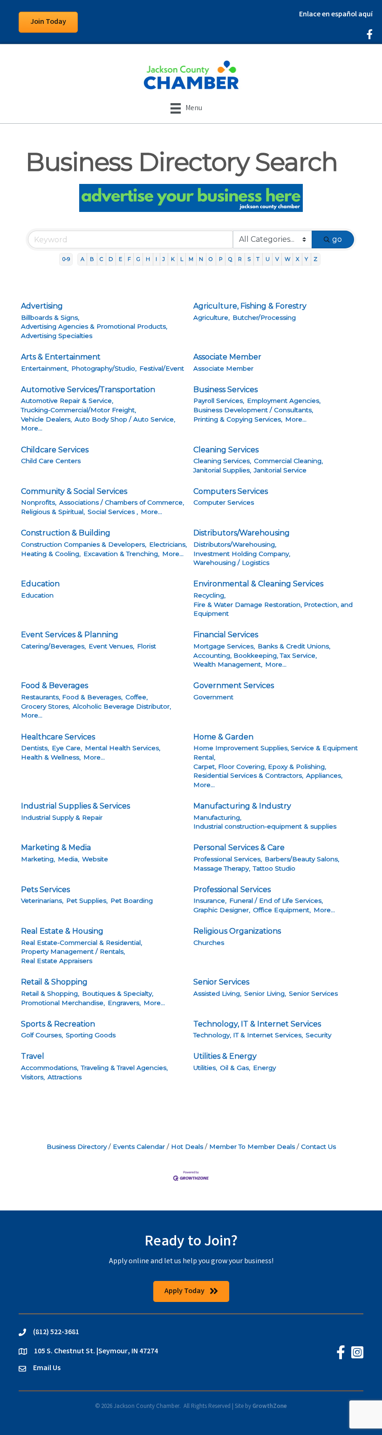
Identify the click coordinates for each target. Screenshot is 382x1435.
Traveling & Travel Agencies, (124, 1067)
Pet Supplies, (87, 900)
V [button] (277, 259)
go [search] (337, 239)
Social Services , (113, 511)
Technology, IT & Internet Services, (248, 1035)
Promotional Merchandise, (63, 1002)
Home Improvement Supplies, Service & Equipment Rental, (275, 752)
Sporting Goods (91, 1035)
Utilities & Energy (225, 1056)
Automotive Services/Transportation (88, 389)
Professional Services (232, 889)
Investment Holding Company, (241, 553)
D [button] (111, 259)
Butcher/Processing (264, 317)
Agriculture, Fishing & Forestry (250, 306)
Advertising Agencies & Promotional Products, (94, 326)
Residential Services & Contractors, (248, 775)
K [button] (173, 259)
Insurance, (209, 900)
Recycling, (209, 595)
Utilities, (205, 1067)
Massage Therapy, (221, 868)
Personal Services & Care (239, 847)
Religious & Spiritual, (53, 511)
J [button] (164, 259)
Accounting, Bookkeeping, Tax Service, (255, 655)
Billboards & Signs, (50, 317)
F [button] (129, 259)
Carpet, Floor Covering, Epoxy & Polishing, (259, 766)
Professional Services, (227, 859)
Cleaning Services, (222, 460)
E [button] (120, 259)
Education (40, 583)
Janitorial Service (280, 470)
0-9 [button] (66, 259)
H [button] (148, 259)
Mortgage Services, (224, 646)
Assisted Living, (217, 993)
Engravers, (124, 1002)
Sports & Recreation (58, 1024)
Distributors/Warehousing (241, 532)
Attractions (65, 1077)
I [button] (156, 259)
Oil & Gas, (235, 1067)
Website (95, 859)
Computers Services (230, 491)
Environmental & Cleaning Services (258, 583)
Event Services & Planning (69, 634)
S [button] (249, 259)
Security (318, 1035)
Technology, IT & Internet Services (257, 1024)
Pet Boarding (131, 900)
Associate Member (227, 356)
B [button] (92, 259)
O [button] (211, 259)
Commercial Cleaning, (288, 460)
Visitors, (33, 1077)
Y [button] (306, 259)
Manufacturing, (217, 817)
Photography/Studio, (103, 368)
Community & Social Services (74, 491)
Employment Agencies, (284, 400)
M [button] (191, 259)
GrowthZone (269, 1406)
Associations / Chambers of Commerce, (121, 502)
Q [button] (230, 259)
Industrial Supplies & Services (75, 806)
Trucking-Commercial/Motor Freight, (78, 410)
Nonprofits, (38, 502)
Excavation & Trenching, (121, 553)
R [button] (240, 259)
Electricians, (168, 544)
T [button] (257, 259)
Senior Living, (265, 993)
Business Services (225, 389)
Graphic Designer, (221, 910)
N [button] (201, 259)
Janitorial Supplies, (222, 470)
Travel (32, 1056)
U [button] (268, 259)
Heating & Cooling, (51, 553)
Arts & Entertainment (61, 356)
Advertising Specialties (56, 335)
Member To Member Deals (252, 1146)
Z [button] (315, 259)
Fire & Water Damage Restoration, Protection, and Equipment (273, 609)
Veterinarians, (42, 900)
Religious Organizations (237, 931)
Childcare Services (55, 449)
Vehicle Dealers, (46, 419)
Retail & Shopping (54, 982)
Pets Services (45, 889)
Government (213, 697)
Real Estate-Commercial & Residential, (81, 942)
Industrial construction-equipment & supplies (264, 826)
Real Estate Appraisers (56, 960)
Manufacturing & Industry (242, 806)
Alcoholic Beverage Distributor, (122, 706)
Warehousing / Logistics (231, 562)
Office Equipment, (282, 910)
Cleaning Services (226, 449)
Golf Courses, (42, 1035)
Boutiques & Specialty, (117, 993)
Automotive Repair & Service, (67, 400)
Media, (68, 859)
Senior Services (221, 982)
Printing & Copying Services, (237, 419)
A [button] (82, 259)
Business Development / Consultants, (253, 410)
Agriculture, (211, 317)
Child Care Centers (51, 460)
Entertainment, (44, 368)
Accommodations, (49, 1067)
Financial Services (225, 634)
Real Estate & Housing (62, 931)
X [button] (297, 259)
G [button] (138, 259)
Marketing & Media (56, 847)
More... (31, 428)
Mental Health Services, (122, 748)
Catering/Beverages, (53, 646)
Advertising (42, 306)
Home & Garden (223, 736)
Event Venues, (111, 646)
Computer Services (223, 502)
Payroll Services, (218, 400)
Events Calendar (139, 1146)
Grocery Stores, (45, 706)
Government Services (233, 685)
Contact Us (318, 1146)
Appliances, (324, 775)
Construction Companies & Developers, (83, 544)
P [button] (221, 259)
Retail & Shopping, (50, 993)
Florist (146, 646)
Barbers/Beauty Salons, (302, 859)
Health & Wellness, (51, 757)
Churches (208, 942)
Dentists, (35, 748)
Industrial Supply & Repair (61, 817)
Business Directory (77, 1146)
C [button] (101, 259)
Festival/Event (161, 368)
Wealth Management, (227, 664)
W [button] (287, 259)
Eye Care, (67, 748)
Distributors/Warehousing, (234, 544)
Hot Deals (187, 1146)
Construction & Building (65, 532)
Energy (264, 1067)
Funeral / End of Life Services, (276, 900)
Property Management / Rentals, (73, 951)
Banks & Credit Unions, (294, 646)
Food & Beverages (54, 685)
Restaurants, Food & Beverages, (72, 697)
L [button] (181, 259)
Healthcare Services (58, 736)
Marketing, (38, 859)
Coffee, (136, 697)
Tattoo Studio (274, 868)
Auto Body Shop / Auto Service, (125, 419)
